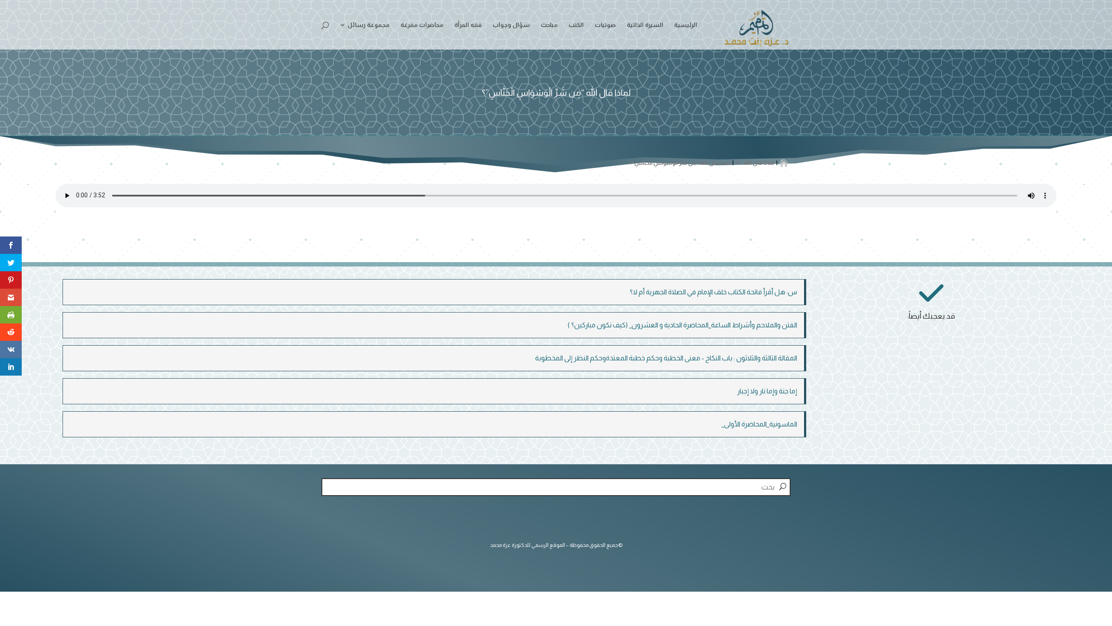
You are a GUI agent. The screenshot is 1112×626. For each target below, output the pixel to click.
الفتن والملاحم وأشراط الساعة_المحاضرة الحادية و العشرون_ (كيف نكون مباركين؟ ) (682, 325)
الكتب (576, 25)
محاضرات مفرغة (421, 25)
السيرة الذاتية (645, 25)
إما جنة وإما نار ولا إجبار (767, 391)
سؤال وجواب (511, 25)
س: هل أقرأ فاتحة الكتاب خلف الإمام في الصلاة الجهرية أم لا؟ (713, 292)
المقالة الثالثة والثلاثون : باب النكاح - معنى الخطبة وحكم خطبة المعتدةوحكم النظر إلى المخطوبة (666, 358)
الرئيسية (685, 25)
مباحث (549, 25)
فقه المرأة (468, 25)
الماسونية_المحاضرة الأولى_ (759, 424)
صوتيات (605, 25)
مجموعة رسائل (369, 25)
